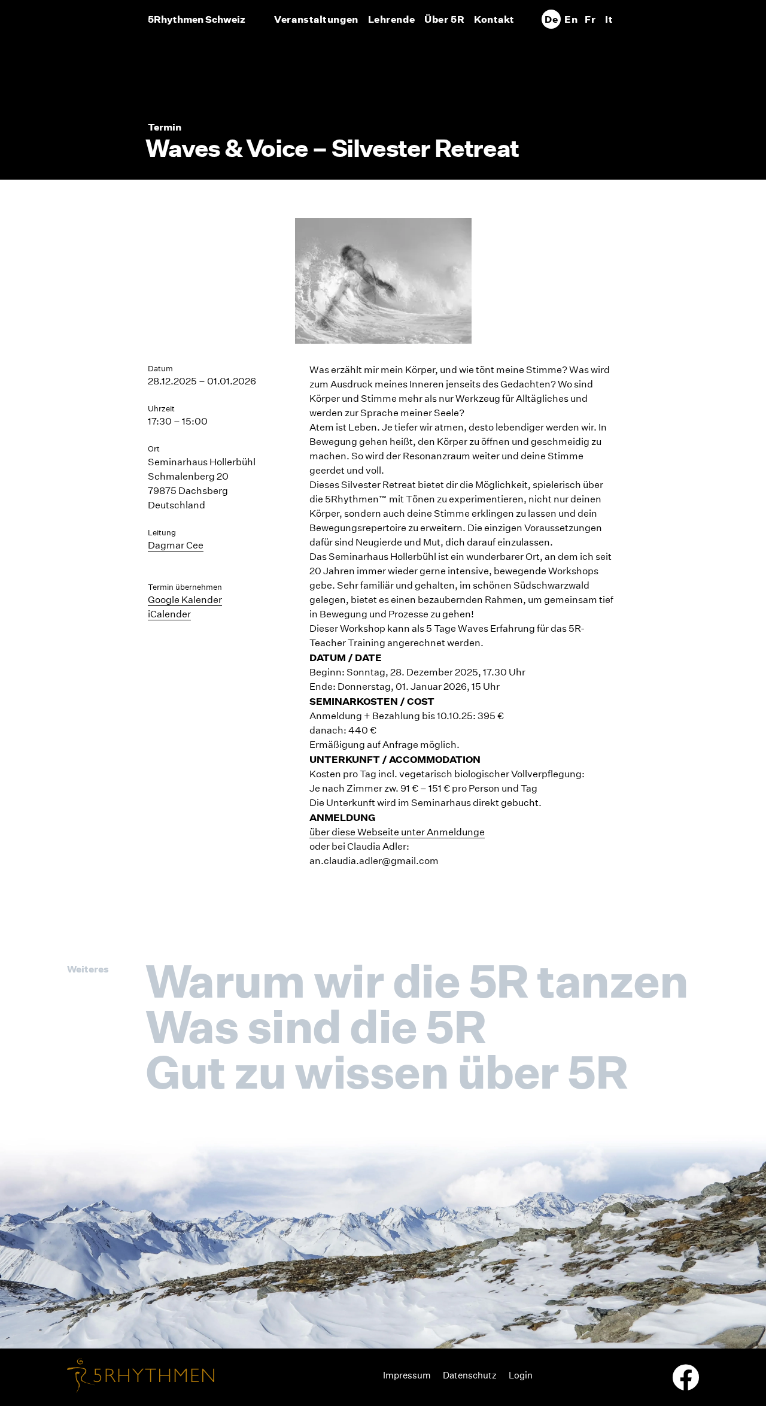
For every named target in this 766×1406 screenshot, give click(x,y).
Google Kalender (185, 599)
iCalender (169, 614)
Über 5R (444, 19)
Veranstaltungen (316, 19)
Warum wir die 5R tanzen (416, 981)
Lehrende (391, 19)
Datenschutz (470, 1375)
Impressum (407, 1375)
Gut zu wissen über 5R (386, 1072)
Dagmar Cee (175, 545)
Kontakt (494, 19)
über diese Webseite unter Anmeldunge (397, 832)
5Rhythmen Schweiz (196, 19)
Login (521, 1375)
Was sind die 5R (315, 1026)
